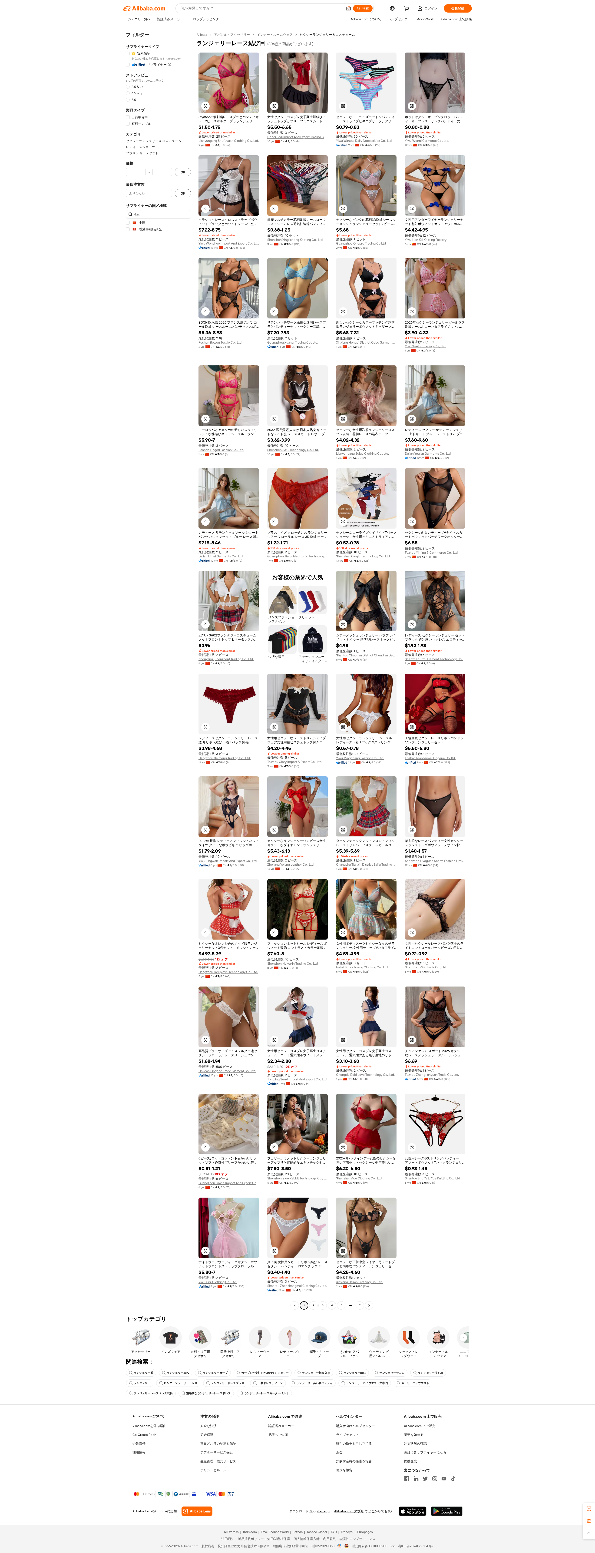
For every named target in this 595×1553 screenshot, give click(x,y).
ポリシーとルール (213, 1470)
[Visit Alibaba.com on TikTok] (453, 1478)
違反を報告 (344, 1470)
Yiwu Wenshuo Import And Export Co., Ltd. (228, 243)
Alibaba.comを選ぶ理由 (149, 1426)
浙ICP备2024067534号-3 (416, 1546)
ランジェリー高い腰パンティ (314, 1383)
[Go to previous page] (295, 1305)
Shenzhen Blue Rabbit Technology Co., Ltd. (297, 1178)
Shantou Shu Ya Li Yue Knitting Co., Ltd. (433, 1178)
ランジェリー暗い (355, 1372)
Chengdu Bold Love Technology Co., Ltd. (365, 1074)
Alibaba (202, 34)
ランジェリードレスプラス (227, 1383)
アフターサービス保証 (216, 1452)
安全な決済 (208, 1426)
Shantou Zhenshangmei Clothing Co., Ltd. (297, 1286)
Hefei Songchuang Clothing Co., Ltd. (362, 967)
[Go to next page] (369, 1305)
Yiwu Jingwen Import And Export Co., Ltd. (227, 861)
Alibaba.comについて (148, 1416)
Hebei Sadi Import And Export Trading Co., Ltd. (297, 137)
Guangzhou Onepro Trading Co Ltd (361, 243)
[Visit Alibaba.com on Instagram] (434, 1478)
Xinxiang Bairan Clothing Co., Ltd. (359, 1282)
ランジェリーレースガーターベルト (266, 1393)
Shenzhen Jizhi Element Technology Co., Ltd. (435, 659)
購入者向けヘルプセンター (355, 1426)
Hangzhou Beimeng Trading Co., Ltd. (224, 758)
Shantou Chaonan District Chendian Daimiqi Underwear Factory (366, 655)
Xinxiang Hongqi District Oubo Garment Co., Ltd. (366, 342)
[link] (589, 1509)
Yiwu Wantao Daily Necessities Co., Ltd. (364, 140)
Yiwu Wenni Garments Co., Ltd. (427, 140)
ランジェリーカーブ (215, 1372)
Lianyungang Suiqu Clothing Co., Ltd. (362, 453)
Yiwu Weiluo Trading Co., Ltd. (425, 346)
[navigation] (158, 670)
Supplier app (320, 1511)
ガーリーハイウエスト (415, 1383)
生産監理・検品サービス (218, 1461)
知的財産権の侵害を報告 (354, 1461)
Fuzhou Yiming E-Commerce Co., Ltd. (431, 552)
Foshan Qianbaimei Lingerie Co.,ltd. (430, 758)
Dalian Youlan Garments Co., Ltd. (428, 453)
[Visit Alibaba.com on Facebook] (407, 1478)
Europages (365, 1532)
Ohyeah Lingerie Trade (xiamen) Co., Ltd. (227, 1071)
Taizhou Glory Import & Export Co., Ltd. (294, 762)
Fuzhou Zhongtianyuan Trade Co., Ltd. (432, 1074)
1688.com (250, 1532)
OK (183, 172)
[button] (348, 8)
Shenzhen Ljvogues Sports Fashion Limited (435, 861)
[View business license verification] (339, 1546)
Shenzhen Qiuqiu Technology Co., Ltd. (363, 556)
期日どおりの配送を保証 (218, 1443)
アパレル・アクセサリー (232, 34)
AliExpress (231, 1532)
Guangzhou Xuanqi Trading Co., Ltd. (292, 342)
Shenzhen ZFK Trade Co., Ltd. (426, 967)
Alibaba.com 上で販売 (419, 1426)
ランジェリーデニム (391, 1372)
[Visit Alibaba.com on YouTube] (444, 1478)
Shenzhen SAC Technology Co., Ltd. (293, 450)
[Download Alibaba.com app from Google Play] (447, 1511)
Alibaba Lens (142, 1511)
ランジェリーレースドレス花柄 (153, 1393)
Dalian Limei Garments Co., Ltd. (220, 556)
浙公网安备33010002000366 (373, 1546)
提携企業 (410, 1461)
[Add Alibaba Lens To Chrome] (197, 1511)
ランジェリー (142, 1383)
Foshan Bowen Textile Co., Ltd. (220, 342)
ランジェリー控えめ (430, 1372)
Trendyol (347, 1532)
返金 (339, 1452)
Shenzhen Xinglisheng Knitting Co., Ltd (295, 240)
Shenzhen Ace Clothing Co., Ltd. (359, 1178)
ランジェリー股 (143, 1372)
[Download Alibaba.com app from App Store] (412, 1511)
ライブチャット (347, 1435)
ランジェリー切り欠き (316, 1372)
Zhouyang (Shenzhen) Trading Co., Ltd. (226, 659)
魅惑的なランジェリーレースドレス (208, 1393)
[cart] (407, 9)
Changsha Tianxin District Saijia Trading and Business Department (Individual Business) (366, 864)
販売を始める (413, 1435)
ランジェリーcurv (178, 1372)
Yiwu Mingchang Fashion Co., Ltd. (360, 758)
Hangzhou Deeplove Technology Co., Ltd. (228, 972)
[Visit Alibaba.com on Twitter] (425, 1478)
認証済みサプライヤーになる (425, 1452)
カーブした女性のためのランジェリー (265, 1372)
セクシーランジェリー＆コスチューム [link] (327, 34)
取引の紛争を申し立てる (354, 1443)
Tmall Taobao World (275, 1532)
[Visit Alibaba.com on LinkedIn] (416, 1478)
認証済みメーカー (281, 1426)
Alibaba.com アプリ (349, 1511)
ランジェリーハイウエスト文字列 (367, 1383)
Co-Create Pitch (144, 1435)
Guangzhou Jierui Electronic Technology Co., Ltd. (297, 556)
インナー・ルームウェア (275, 34)
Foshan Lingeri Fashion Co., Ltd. (221, 450)
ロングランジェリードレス (180, 1383)
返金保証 (206, 1435)
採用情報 (138, 1452)
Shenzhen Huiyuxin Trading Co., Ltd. (292, 963)
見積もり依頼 (278, 1435)
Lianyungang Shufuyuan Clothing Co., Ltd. (228, 140)
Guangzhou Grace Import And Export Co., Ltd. (228, 1183)
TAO (334, 1532)
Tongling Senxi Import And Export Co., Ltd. (297, 1079)
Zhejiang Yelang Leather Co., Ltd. (290, 864)
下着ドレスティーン (270, 1383)
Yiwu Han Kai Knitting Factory (425, 240)
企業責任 (138, 1443)
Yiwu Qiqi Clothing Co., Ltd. (217, 1282)
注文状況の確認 (415, 1443)
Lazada (298, 1532)
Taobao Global (317, 1532)
